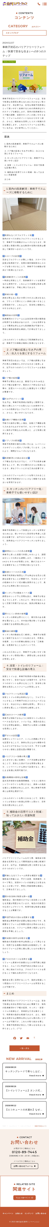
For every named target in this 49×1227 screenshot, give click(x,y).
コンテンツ (29, 1213)
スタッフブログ (9, 62)
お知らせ (19, 1213)
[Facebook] (15, 1038)
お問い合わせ (41, 1213)
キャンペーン (8, 1213)
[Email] (28, 1038)
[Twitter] (21, 1038)
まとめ (7, 179)
